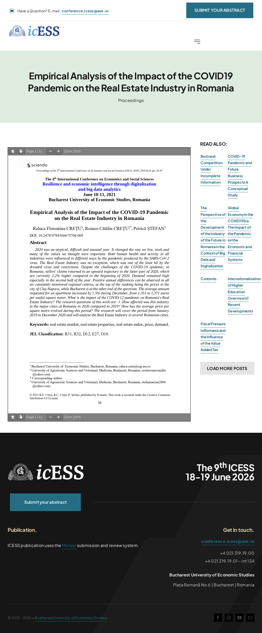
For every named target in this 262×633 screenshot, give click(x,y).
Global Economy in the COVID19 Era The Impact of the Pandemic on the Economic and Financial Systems (240, 233)
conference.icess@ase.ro (227, 541)
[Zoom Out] (50, 151)
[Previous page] (13, 151)
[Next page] (21, 151)
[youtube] (239, 618)
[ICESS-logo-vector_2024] (46, 465)
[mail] (250, 618)
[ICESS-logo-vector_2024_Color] (34, 27)
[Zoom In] (58, 151)
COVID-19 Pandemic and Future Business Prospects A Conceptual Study (240, 175)
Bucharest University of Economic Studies (71, 617)
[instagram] (229, 618)
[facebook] (218, 618)
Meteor (69, 545)
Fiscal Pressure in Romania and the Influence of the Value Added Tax (213, 336)
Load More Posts (227, 368)
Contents (208, 278)
